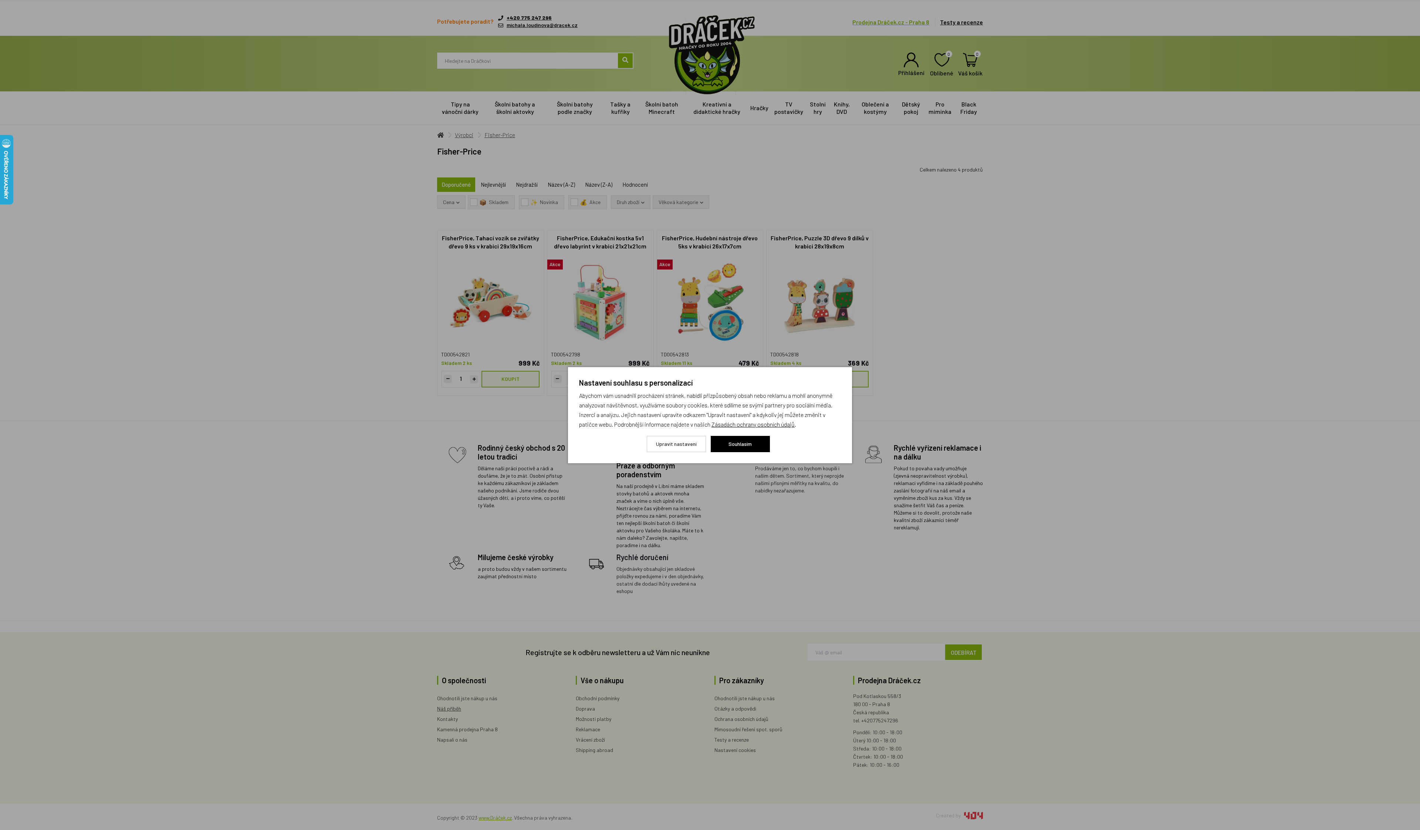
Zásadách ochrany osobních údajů (753, 424)
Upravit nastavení (676, 444)
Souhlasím (740, 444)
